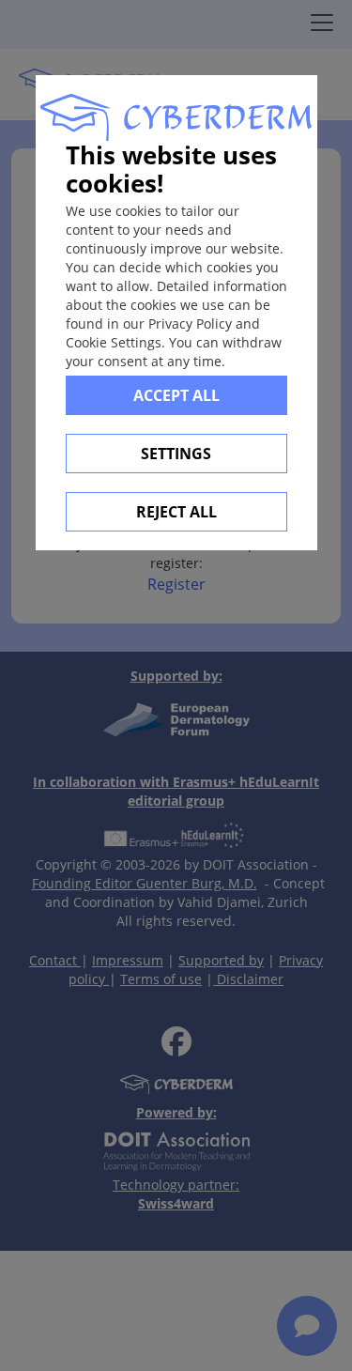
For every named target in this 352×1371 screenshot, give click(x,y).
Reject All (176, 511)
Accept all (176, 395)
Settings (176, 453)
